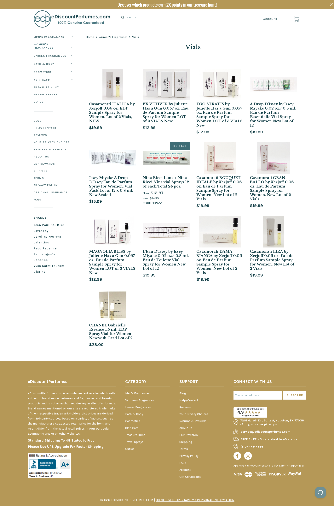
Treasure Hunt (46, 87)
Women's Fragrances (44, 46)
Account (270, 19)
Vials (135, 37)
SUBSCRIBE (295, 395)
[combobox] (183, 17)
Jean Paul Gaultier (49, 225)
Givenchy (41, 231)
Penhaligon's (44, 254)
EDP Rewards (44, 163)
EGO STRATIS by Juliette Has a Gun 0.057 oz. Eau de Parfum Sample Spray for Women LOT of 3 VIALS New (219, 115)
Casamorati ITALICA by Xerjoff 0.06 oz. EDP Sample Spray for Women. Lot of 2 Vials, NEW (112, 112)
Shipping (41, 171)
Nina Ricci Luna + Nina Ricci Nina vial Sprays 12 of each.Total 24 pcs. (166, 182)
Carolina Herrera (47, 236)
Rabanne (41, 260)
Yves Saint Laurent (49, 266)
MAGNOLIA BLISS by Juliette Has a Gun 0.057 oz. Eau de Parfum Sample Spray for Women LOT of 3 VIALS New (112, 262)
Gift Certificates (190, 477)
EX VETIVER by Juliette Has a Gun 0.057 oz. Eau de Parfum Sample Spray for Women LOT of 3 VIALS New (165, 112)
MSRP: (147, 203)
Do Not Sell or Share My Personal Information (195, 500)
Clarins (40, 271)
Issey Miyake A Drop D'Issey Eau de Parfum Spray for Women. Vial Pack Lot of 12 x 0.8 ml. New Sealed (111, 186)
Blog (38, 120)
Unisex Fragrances (50, 55)
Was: (146, 198)
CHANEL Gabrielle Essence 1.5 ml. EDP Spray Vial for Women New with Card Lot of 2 (111, 331)
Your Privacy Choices (52, 142)
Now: (147, 193)
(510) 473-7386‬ (251, 446)
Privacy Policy (46, 185)
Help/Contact (45, 128)
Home (90, 37)
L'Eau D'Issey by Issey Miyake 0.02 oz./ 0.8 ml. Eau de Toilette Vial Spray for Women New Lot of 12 (166, 260)
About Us (41, 156)
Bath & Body (44, 64)
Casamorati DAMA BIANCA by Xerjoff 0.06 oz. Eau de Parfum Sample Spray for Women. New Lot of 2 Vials (219, 262)
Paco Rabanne (45, 248)
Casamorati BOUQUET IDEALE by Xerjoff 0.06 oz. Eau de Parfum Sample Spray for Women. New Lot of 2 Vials (219, 188)
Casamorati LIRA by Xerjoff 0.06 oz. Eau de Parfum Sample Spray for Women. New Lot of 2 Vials (272, 260)
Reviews (40, 135)
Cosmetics (42, 72)
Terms (39, 178)
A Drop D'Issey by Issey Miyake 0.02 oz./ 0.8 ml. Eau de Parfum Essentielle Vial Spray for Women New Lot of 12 (273, 115)
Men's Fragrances (49, 37)
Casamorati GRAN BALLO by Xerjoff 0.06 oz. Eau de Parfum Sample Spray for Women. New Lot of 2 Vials (272, 188)
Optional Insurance (50, 192)
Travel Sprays (46, 94)
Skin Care (42, 80)
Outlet (39, 101)
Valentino (41, 242)
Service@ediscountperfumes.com (265, 431)
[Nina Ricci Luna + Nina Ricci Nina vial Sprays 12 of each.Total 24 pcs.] (166, 158)
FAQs (37, 199)
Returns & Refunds (50, 149)
